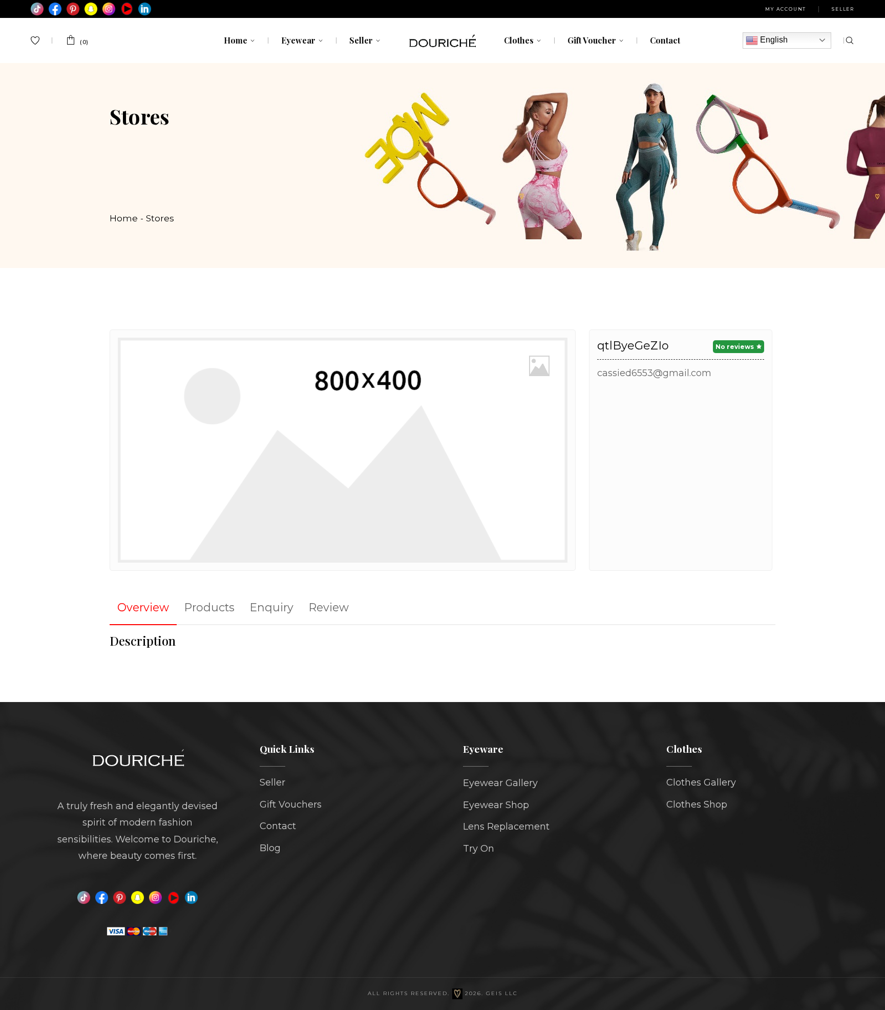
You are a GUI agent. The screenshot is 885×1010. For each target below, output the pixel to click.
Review (329, 607)
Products (209, 607)
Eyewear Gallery (500, 783)
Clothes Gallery (701, 782)
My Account (785, 9)
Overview (143, 607)
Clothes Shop (696, 804)
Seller (843, 9)
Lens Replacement (506, 826)
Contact (278, 826)
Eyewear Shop (496, 805)
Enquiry (271, 607)
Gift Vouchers (291, 804)
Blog (270, 848)
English (773, 39)
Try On (478, 848)
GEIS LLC (502, 993)
